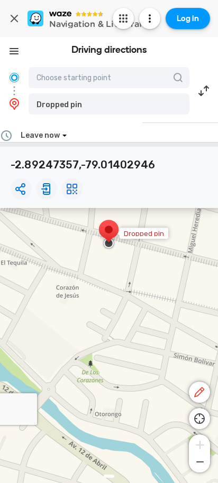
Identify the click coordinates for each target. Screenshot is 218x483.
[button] (109, 104)
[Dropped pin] (108, 234)
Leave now (40, 135)
